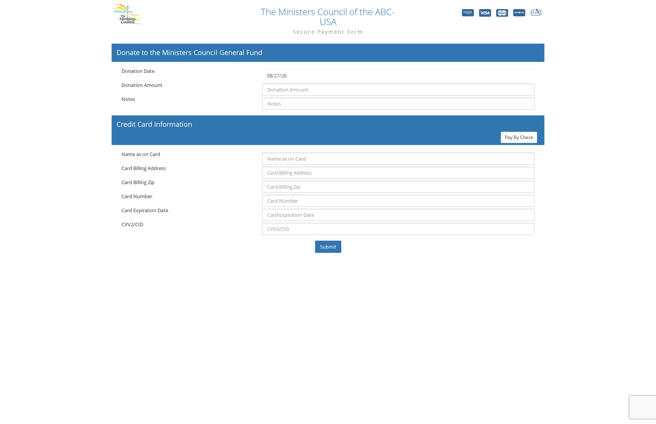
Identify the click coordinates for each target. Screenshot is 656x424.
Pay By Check (519, 137)
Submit (328, 246)
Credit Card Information (154, 124)
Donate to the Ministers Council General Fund (189, 53)
